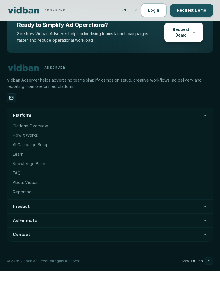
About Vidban (26, 182)
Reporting (22, 191)
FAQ (17, 173)
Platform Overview (30, 125)
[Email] (11, 97)
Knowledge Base (29, 163)
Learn (18, 154)
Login (153, 10)
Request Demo (191, 10)
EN (123, 10)
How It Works (25, 135)
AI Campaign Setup (31, 144)
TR (134, 10)
